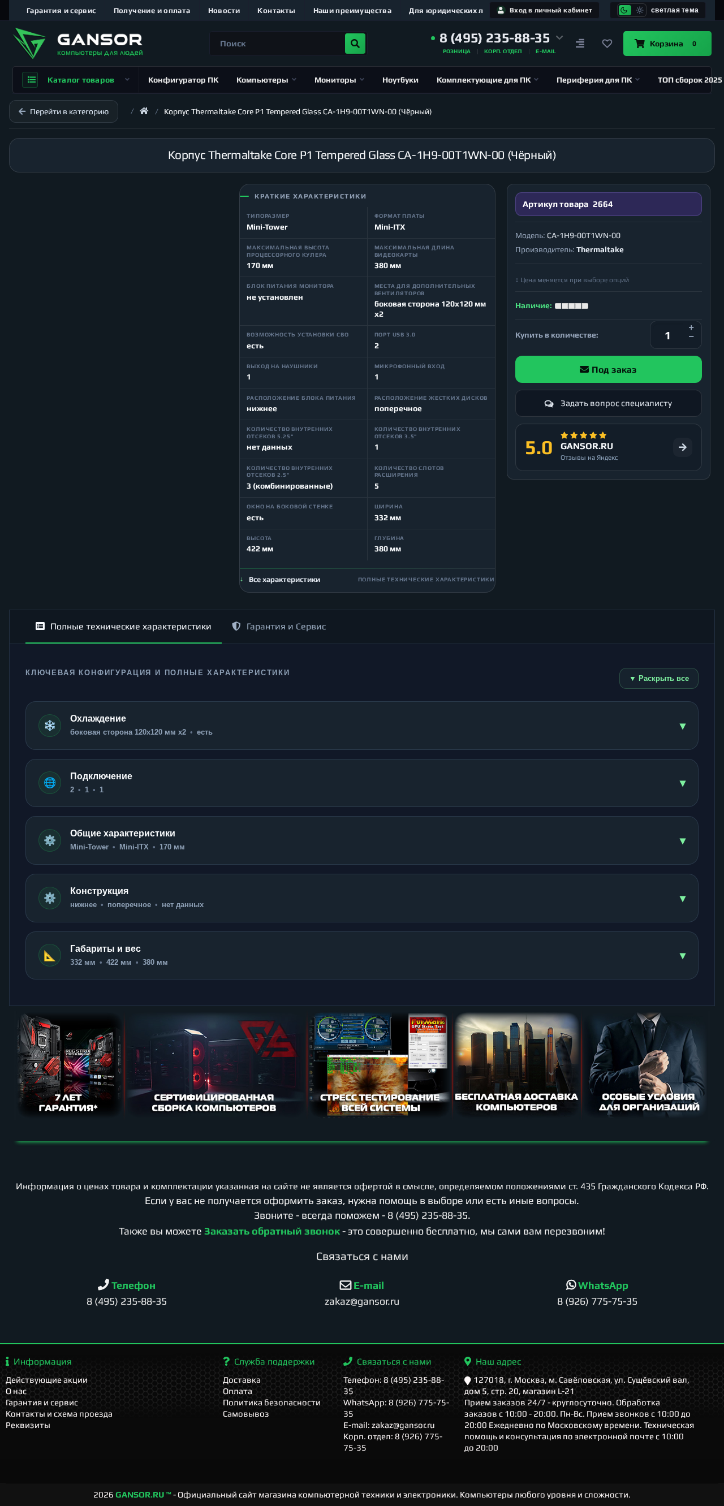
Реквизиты (28, 1425)
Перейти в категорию (69, 111)
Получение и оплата (152, 10)
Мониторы (335, 79)
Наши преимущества (352, 10)
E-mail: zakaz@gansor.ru (389, 1425)
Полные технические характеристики (131, 626)
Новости (224, 10)
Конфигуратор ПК (183, 79)
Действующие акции (47, 1379)
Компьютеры (262, 79)
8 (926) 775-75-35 (597, 1301)
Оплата (237, 1391)
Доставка (242, 1379)
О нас (16, 1391)
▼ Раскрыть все (659, 678)
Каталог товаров (81, 79)
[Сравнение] (580, 43)
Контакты (276, 10)
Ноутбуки (400, 79)
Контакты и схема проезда (59, 1413)
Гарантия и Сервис (286, 626)
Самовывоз (246, 1413)
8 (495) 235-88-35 (427, 1215)
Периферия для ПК (594, 79)
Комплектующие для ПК (484, 79)
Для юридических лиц (451, 10)
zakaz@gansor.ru (362, 1301)
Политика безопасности (272, 1402)
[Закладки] (607, 43)
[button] (497, 38)
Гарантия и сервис (61, 10)
